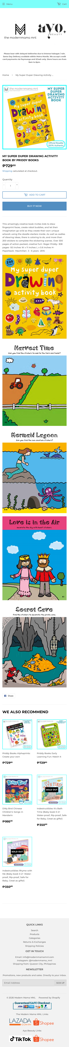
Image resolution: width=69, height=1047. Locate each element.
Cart (64, 4)
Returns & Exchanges (34, 942)
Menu (9, 4)
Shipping (7, 171)
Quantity (7, 179)
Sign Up (60, 983)
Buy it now (34, 206)
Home (5, 75)
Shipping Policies (34, 946)
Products (34, 934)
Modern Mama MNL (25, 997)
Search (34, 930)
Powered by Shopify (49, 997)
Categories (34, 938)
